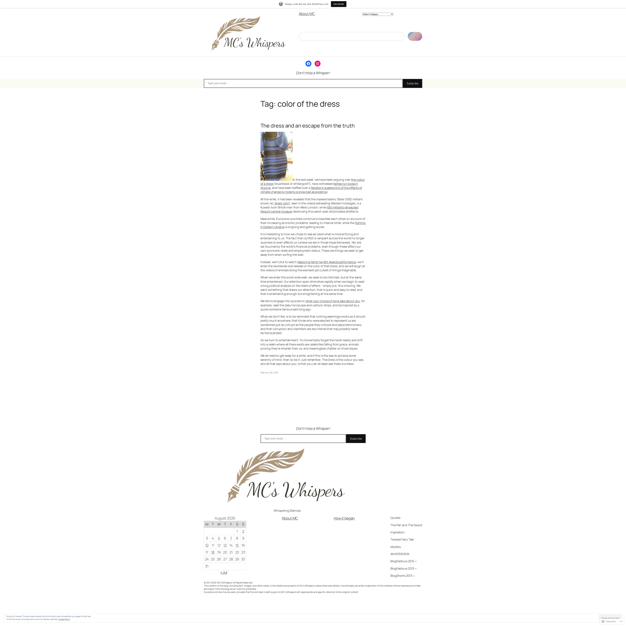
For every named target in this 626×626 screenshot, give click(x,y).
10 (207, 545)
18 (213, 552)
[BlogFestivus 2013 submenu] (416, 568)
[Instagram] (317, 64)
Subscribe (412, 83)
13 (225, 545)
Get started (339, 4)
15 (237, 545)
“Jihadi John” (282, 203)
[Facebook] (308, 64)
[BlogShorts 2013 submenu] (414, 576)
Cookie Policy (64, 619)
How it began (344, 518)
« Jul (223, 572)
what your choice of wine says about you (333, 301)
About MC (307, 13)
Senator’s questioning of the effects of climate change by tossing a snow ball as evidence (311, 190)
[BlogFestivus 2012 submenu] (416, 561)
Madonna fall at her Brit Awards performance (327, 262)
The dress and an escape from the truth (308, 126)
